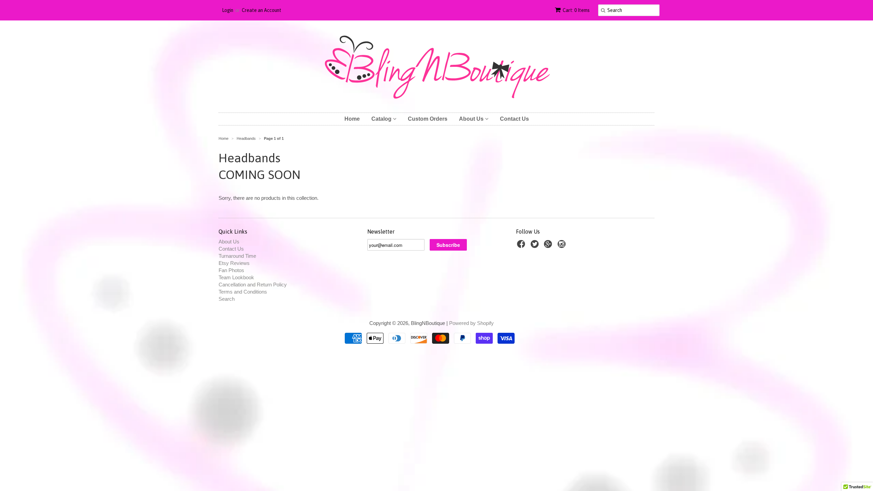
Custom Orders (427, 119)
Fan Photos (231, 270)
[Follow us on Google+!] (549, 246)
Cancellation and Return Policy (253, 284)
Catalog (382, 119)
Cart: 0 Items (576, 10)
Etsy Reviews (234, 263)
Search (227, 299)
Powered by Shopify (471, 323)
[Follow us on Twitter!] (536, 246)
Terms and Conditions (243, 292)
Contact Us (514, 119)
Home (352, 119)
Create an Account (261, 10)
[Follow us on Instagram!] (563, 246)
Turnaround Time (237, 256)
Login (227, 10)
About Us (472, 119)
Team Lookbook (236, 277)
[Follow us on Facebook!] (522, 246)
